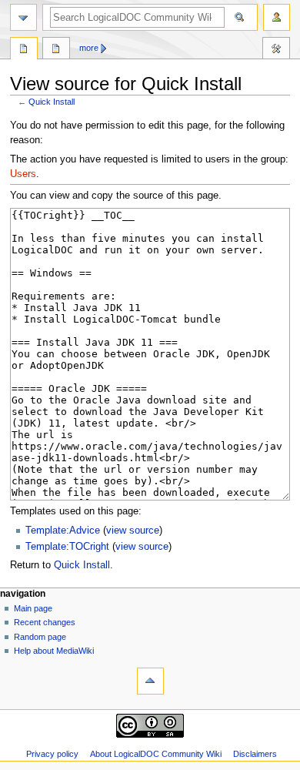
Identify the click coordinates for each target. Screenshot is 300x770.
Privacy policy (52, 753)
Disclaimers (255, 753)
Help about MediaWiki (54, 650)
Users (23, 174)
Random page (40, 636)
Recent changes (44, 622)
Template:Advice (62, 530)
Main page (33, 608)
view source (132, 530)
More (88, 47)
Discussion (56, 50)
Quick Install (51, 101)
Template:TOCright (67, 546)
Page (24, 50)
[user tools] (276, 17)
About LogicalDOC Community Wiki (156, 753)
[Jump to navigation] (23, 17)
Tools (276, 50)
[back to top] (150, 681)
